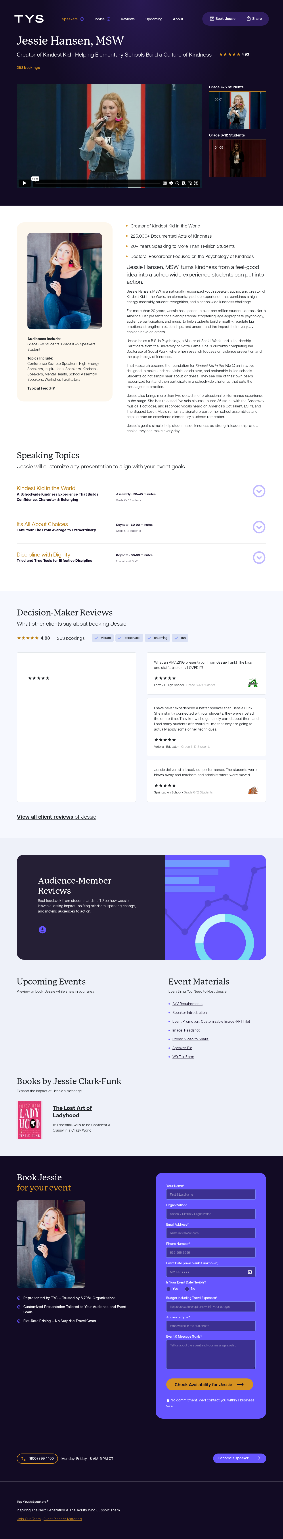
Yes (175, 1288)
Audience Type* (178, 1317)
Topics (99, 19)
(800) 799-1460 (41, 1458)
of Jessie (56, 816)
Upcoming (154, 19)
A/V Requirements (187, 1003)
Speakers (70, 19)
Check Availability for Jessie (203, 1384)
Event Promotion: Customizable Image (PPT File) (211, 1021)
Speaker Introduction (189, 1012)
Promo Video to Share (190, 1039)
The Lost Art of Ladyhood (72, 1111)
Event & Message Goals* (184, 1336)
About (178, 19)
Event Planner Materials (63, 1518)
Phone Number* (178, 1243)
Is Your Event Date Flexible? (186, 1282)
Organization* (176, 1205)
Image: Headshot (186, 1030)
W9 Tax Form (183, 1056)
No (193, 1288)
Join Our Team (29, 1518)
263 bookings (28, 67)
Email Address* (177, 1224)
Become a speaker (233, 1458)
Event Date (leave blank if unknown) (192, 1263)
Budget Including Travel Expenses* (192, 1297)
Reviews (128, 19)
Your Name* (175, 1185)
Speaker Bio (182, 1047)
